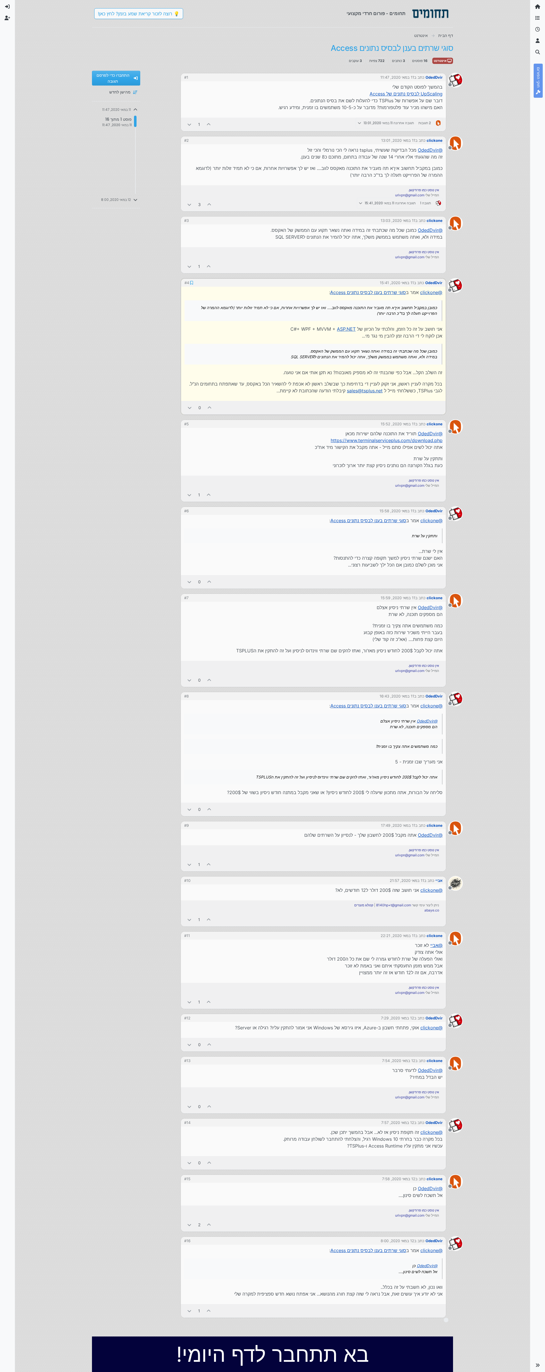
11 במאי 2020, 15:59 (398, 598)
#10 (187, 880)
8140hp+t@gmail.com (393, 905)
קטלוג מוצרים (363, 905)
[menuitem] (7, 6)
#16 (187, 1240)
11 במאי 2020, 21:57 (407, 880)
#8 (186, 696)
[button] (538, 1365)
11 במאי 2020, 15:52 (398, 424)
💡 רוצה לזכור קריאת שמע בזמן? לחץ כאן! (138, 13)
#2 (186, 140)
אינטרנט (440, 61)
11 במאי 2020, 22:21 (398, 935)
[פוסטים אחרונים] (538, 29)
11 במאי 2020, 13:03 (398, 220)
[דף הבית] (538, 6)
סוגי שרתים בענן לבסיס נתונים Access (368, 292)
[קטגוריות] (538, 18)
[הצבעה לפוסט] (209, 124)
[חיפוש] (538, 52)
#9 (186, 825)
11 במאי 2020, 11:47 (397, 77)
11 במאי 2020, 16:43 (397, 696)
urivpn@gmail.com (409, 195)
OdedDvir (434, 77)
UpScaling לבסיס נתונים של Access (406, 94)
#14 (187, 1122)
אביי (439, 880)
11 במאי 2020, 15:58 (397, 511)
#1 (186, 77)
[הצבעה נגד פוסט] (189, 124)
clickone (435, 140)
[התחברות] (7, 6)
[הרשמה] (7, 18)
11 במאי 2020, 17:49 (398, 825)
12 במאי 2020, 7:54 (398, 1060)
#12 (187, 1018)
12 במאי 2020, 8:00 (397, 1240)
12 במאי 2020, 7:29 (397, 1018)
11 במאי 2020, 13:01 (398, 140)
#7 (186, 598)
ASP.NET (346, 329)
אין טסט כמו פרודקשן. (423, 190)
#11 (187, 935)
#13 (187, 1060)
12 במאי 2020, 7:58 (398, 1179)
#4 (187, 282)
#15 (187, 1179)
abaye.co (431, 910)
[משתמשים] (538, 40)
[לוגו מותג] (430, 13)
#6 (186, 511)
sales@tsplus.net (365, 391)
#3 (186, 220)
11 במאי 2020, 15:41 (397, 282)
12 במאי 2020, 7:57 (397, 1122)
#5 (186, 424)
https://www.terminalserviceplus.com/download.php (387, 440)
